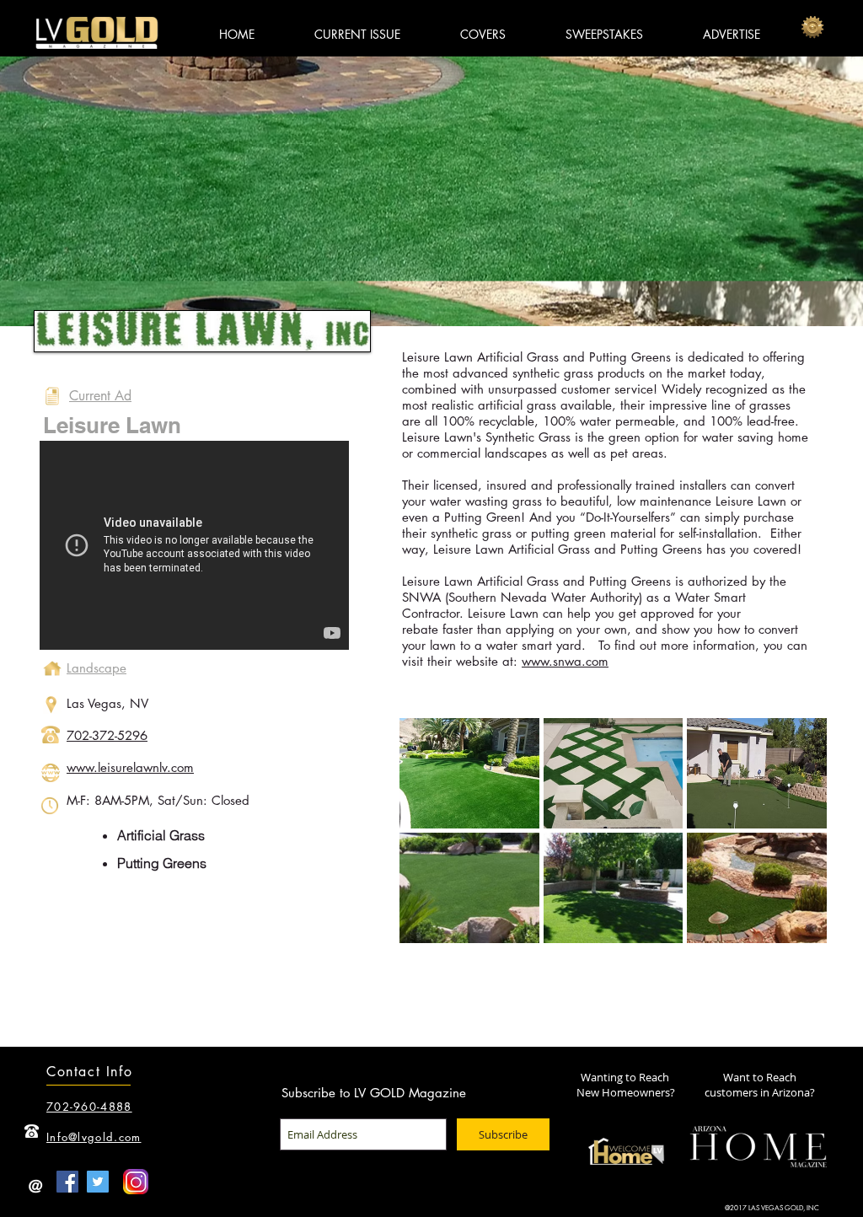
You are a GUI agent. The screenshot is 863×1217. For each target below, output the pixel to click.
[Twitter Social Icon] (98, 1182)
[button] (469, 773)
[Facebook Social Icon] (67, 1182)
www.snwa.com (565, 661)
